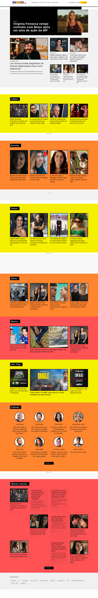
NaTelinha (52, 580)
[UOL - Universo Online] (25, 2)
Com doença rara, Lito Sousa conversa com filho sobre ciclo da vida (27, 73)
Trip (68, 580)
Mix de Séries (34, 580)
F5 (19, 580)
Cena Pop (13, 580)
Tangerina (23, 583)
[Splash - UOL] (18, 2)
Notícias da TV (61, 580)
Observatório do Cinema (77, 580)
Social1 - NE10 (14, 583)
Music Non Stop (43, 580)
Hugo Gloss (25, 580)
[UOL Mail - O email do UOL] (73, 2)
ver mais (48, 463)
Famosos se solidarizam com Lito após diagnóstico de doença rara (26, 71)
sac (69, 2)
